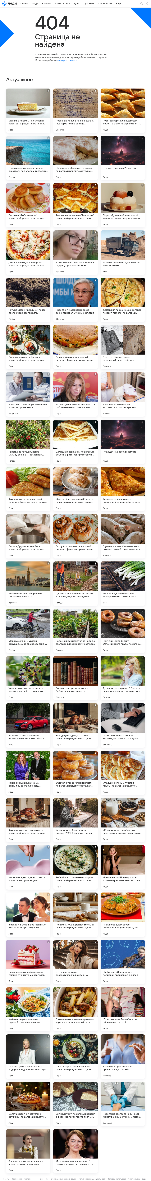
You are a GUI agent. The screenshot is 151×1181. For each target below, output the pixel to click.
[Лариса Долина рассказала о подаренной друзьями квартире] (28, 1056)
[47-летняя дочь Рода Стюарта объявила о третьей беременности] (123, 1009)
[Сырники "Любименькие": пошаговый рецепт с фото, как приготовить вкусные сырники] (28, 205)
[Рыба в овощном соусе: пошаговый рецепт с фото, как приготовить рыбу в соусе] (123, 915)
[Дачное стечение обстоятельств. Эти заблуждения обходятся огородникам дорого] (75, 583)
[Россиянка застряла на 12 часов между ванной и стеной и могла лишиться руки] (123, 1104)
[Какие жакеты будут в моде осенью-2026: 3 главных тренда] (75, 820)
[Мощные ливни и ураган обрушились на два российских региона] (28, 631)
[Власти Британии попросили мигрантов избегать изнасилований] (28, 583)
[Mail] (4, 3)
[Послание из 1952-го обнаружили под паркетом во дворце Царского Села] (75, 111)
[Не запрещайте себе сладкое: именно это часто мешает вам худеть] (28, 962)
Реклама (28, 1179)
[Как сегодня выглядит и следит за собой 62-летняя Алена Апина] (75, 394)
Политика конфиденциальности (92, 1179)
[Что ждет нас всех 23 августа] (123, 158)
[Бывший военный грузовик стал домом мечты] (123, 252)
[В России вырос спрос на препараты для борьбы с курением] (123, 1056)
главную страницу (67, 60)
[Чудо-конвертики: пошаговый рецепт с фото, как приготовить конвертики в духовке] (123, 111)
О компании (17, 1179)
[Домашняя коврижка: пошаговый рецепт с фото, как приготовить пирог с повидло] (75, 442)
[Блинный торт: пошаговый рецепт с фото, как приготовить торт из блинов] (75, 1104)
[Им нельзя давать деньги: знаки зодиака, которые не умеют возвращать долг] (28, 867)
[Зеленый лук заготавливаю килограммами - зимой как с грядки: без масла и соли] (123, 583)
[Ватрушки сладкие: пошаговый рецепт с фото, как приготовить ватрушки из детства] (75, 536)
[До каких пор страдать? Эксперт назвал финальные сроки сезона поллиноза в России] (123, 678)
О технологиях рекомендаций (63, 1179)
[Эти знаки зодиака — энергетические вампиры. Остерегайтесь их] (75, 962)
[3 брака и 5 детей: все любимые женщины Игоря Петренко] (28, 915)
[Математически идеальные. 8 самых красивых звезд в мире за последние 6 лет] (75, 1151)
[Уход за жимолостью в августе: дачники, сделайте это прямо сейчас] (28, 678)
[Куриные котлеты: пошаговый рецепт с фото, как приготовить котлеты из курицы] (28, 489)
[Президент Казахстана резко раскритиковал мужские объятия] (75, 300)
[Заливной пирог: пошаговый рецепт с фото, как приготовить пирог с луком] (75, 347)
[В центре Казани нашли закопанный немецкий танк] (123, 347)
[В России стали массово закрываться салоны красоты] (123, 394)
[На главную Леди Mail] (11, 3)
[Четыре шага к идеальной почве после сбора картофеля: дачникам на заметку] (28, 300)
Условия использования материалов (124, 1179)
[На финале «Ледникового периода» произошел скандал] (123, 962)
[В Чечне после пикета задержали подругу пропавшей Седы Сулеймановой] (75, 252)
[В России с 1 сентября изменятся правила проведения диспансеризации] (28, 394)
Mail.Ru (6, 1179)
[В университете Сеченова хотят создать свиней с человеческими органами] (123, 536)
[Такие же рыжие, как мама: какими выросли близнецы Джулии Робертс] (28, 773)
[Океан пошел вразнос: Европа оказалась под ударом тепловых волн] (28, 158)
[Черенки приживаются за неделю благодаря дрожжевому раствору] (75, 631)
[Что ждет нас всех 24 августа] (123, 442)
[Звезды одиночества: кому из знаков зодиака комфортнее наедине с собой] (28, 1151)
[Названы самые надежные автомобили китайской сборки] (28, 725)
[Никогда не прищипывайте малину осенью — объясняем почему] (28, 442)
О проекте (44, 1179)
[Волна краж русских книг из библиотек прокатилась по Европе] (75, 678)
